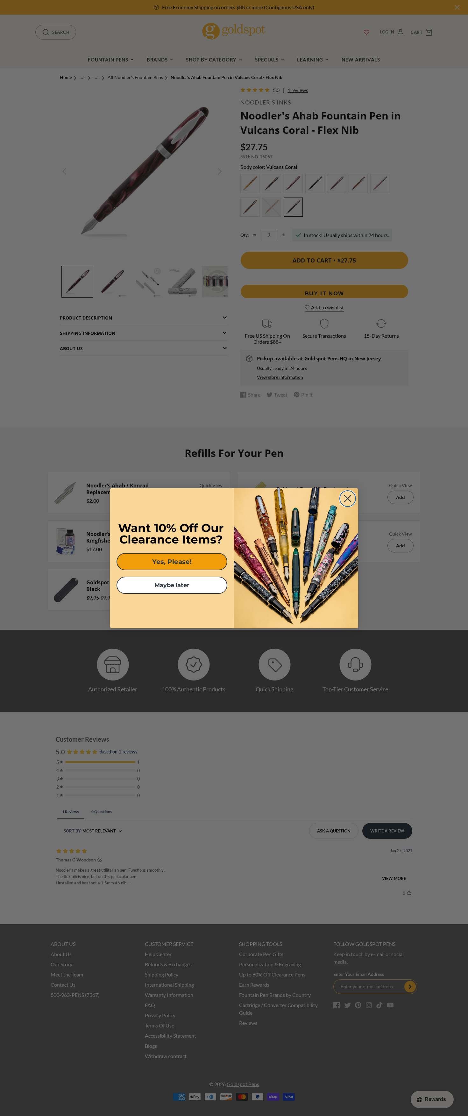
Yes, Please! (172, 561)
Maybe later (171, 585)
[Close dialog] (348, 499)
